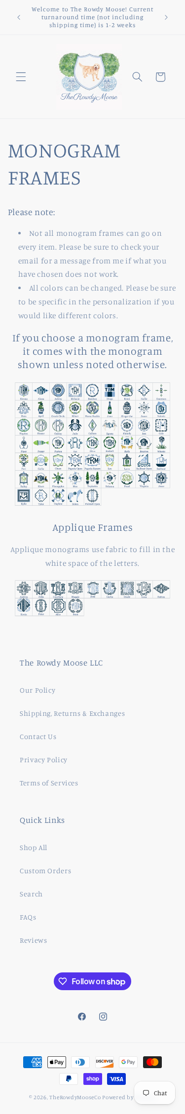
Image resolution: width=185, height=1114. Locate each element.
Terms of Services (49, 783)
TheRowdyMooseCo (75, 1097)
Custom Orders (45, 870)
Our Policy (37, 690)
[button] (20, 77)
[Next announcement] (166, 17)
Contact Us (38, 736)
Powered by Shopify (129, 1097)
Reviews (33, 940)
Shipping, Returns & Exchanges (72, 713)
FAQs (28, 917)
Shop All (33, 847)
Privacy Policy (44, 759)
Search (31, 894)
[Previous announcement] (19, 17)
